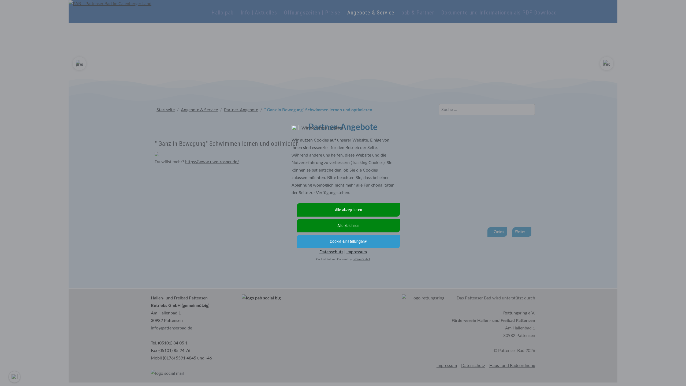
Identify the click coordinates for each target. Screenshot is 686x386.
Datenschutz (331, 252)
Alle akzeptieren (348, 209)
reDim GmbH (361, 259)
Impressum (356, 252)
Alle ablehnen (348, 225)
